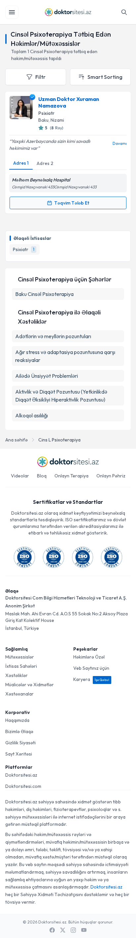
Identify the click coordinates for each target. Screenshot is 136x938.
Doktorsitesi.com (23, 786)
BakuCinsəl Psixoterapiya (44, 294)
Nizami (57, 120)
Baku (43, 120)
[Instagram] (73, 930)
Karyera (91, 679)
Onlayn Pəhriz (110, 476)
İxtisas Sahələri (21, 666)
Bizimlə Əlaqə (19, 731)
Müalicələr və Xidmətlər (29, 685)
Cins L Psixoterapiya (59, 440)
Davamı (120, 143)
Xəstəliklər (16, 675)
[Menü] (11, 12)
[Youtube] (83, 930)
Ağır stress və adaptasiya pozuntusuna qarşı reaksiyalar (65, 356)
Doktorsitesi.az (21, 775)
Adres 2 (45, 163)
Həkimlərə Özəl (89, 657)
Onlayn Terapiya (71, 476)
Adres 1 (21, 163)
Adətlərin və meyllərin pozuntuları (53, 336)
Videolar (20, 476)
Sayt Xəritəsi (18, 754)
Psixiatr (46, 113)
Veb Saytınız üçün (91, 668)
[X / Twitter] (62, 930)
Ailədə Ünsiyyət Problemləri (46, 375)
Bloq (42, 476)
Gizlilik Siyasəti (20, 743)
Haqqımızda (17, 720)
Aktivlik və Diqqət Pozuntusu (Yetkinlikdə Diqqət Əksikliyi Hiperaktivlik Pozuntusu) (61, 395)
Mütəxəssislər (19, 657)
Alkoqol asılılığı (31, 415)
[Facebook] (52, 930)
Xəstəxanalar (19, 694)
